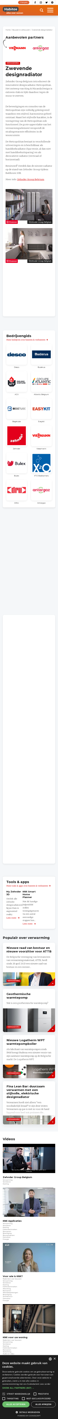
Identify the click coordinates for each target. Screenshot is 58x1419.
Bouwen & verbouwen (21, 30)
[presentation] (29, 1010)
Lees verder (45, 1384)
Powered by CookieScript (29, 1415)
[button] (29, 1388)
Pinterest (52, 2)
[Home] (13, 10)
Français (23, 2)
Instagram (41, 2)
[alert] (29, 1387)
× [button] (54, 1359)
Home (8, 30)
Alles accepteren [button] (15, 1404)
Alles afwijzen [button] (43, 1404)
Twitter (46, 2)
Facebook (35, 2)
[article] (17, 49)
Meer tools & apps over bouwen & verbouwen (27, 886)
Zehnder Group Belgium (30, 179)
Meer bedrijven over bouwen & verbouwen (25, 340)
